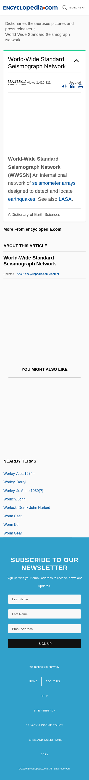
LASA (65, 199)
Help (44, 696)
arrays (69, 183)
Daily (44, 754)
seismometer (46, 183)
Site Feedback (44, 710)
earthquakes (21, 199)
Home (33, 681)
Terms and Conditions (44, 739)
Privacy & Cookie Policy (44, 725)
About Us (53, 681)
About (38, 274)
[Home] (30, 7)
